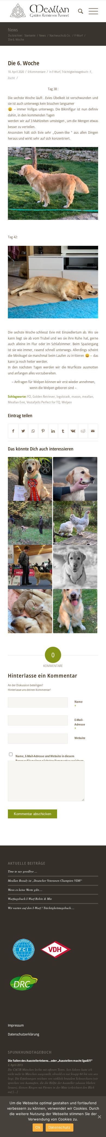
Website (79, 738)
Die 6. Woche (23, 63)
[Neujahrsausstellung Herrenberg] (75, 479)
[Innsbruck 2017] (30, 567)
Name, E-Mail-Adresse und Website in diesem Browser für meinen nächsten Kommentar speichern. (49, 758)
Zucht (11, 78)
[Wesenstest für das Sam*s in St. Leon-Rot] (30, 523)
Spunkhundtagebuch (30, 1052)
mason (75, 396)
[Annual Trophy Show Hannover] (30, 479)
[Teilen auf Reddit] (83, 431)
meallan (87, 396)
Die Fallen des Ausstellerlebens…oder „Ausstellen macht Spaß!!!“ (50, 1060)
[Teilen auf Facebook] (13, 431)
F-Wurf (56, 72)
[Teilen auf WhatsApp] (33, 431)
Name (78, 704)
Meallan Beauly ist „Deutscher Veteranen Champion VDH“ (45, 880)
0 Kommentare (36, 72)
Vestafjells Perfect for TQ (43, 402)
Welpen (67, 402)
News (13, 30)
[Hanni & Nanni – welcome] (75, 523)
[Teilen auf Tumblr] (63, 431)
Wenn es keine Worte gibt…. (25, 890)
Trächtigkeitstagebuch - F (76, 72)
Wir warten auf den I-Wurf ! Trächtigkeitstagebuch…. (41, 908)
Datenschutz (59, 1127)
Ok (37, 1127)
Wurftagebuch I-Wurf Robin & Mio (30, 899)
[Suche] (78, 11)
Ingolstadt (63, 396)
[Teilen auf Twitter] (23, 431)
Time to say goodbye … (22, 871)
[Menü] (90, 11)
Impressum (16, 1025)
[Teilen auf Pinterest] (43, 431)
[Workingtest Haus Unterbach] (75, 611)
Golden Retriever (44, 396)
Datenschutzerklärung (23, 1034)
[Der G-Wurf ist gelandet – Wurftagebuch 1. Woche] (30, 611)
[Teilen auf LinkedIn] (53, 431)
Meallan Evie (16, 402)
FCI (29, 396)
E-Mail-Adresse (79, 724)
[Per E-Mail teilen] (93, 431)
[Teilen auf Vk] (73, 431)
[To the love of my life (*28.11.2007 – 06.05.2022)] (75, 567)
